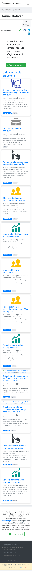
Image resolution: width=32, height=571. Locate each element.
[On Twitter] (29, 30)
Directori (18, 555)
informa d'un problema (9, 549)
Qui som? (6, 547)
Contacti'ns (14, 547)
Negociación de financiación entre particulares (15, 235)
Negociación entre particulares (11, 271)
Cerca (25, 25)
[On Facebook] (24, 30)
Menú (25, 21)
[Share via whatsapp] (20, 30)
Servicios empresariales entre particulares (13, 346)
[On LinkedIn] (29, 33)
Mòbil (10, 561)
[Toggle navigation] (28, 3)
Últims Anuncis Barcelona (12, 74)
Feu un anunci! (17, 534)
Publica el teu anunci (16, 65)
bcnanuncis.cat (6, 520)
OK (25, 568)
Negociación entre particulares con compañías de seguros (15, 309)
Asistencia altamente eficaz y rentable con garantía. (15, 163)
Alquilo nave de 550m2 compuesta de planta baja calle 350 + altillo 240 (14, 409)
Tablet (15, 561)
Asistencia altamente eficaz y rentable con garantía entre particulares (16, 92)
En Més (21, 567)
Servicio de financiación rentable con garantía (13, 481)
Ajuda (21, 547)
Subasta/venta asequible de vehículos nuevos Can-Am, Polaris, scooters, (15, 378)
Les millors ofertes (8, 555)
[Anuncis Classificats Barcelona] (11, 4)
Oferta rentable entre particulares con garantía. (14, 199)
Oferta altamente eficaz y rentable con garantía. (14, 447)
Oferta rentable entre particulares (12, 129)
